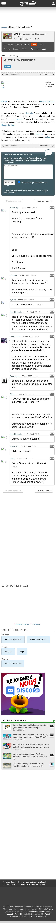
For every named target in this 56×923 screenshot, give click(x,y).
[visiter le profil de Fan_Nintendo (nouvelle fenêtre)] (2, 315)
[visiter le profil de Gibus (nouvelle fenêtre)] (2, 397)
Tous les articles (22, 44)
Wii (46, 914)
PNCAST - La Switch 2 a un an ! (28, 624)
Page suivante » (44, 201)
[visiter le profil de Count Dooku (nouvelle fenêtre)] (4, 342)
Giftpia (17, 34)
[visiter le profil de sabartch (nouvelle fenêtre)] (2, 279)
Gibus (12, 394)
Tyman (13, 300)
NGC (37, 34)
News (34, 44)
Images (16, 49)
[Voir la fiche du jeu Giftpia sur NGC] (7, 38)
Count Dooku (15, 336)
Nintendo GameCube (12, 664)
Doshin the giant (13, 639)
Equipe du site (9, 884)
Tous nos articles (40, 916)
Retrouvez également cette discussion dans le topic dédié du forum (26, 192)
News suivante (45, 74)
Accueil (4, 27)
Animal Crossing (47, 101)
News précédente (12, 74)
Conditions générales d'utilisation (30, 884)
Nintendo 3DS (26, 914)
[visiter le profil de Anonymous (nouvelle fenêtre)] (4, 383)
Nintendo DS (38, 914)
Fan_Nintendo (16, 312)
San (2, 87)
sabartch (13, 275)
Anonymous (15, 376)
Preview (7, 49)
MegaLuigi (14, 208)
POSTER (9, 182)
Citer (52, 207)
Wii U (17, 914)
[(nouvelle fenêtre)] (23, 715)
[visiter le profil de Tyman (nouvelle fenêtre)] (2, 303)
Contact (41, 882)
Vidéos (25, 49)
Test (41, 44)
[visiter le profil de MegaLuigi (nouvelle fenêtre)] (2, 211)
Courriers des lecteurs (27, 882)
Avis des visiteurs (38, 49)
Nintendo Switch (46, 909)
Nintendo (24, 39)
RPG (37, 39)
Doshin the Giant (8, 125)
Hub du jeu (8, 44)
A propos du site (9, 882)
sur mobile (27, 916)
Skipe (22, 652)
